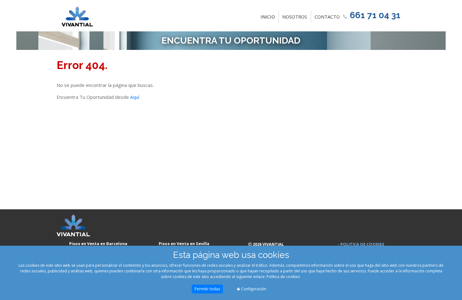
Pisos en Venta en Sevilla (184, 243)
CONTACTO (327, 16)
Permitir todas (207, 289)
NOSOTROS (294, 16)
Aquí (134, 97)
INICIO (269, 16)
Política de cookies (283, 276)
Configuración (253, 289)
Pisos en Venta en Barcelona (98, 243)
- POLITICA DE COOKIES (361, 244)
